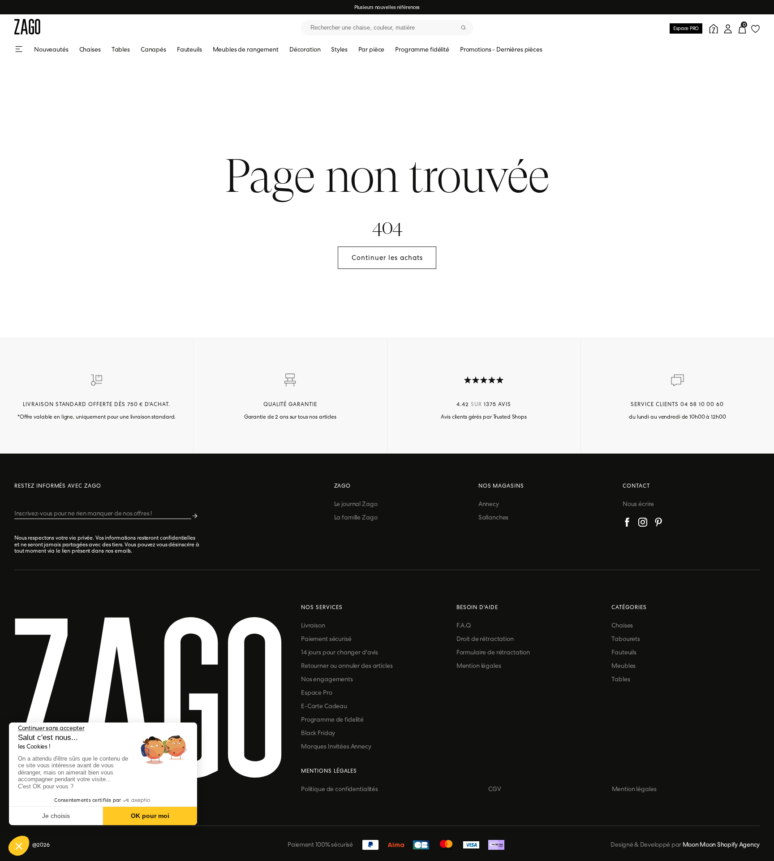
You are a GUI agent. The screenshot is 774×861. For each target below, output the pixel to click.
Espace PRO (686, 28)
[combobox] (387, 27)
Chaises (90, 49)
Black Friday (318, 733)
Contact (636, 485)
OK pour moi (150, 815)
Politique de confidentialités (339, 789)
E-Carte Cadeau (324, 706)
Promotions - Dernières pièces (501, 49)
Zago (342, 485)
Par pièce (371, 49)
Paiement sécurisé (326, 639)
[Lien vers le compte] (712, 27)
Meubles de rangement (246, 49)
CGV (494, 789)
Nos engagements (327, 679)
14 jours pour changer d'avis (339, 652)
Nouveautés (51, 49)
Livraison (313, 625)
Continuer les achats (387, 257)
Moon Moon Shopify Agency (721, 844)
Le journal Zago (356, 504)
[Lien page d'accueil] (27, 27)
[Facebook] (627, 523)
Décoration (305, 49)
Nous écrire (638, 504)
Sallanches (493, 517)
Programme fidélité (422, 49)
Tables (121, 49)
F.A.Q (463, 625)
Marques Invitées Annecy (336, 746)
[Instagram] (642, 523)
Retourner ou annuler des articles (346, 665)
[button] (19, 846)
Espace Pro (316, 692)
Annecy (488, 504)
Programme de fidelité (332, 719)
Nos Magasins (501, 485)
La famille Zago (356, 517)
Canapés (153, 49)
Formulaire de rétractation (493, 652)
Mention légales (478, 665)
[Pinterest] (658, 523)
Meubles (623, 665)
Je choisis (56, 815)
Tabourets (625, 639)
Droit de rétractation (485, 639)
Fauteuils (189, 49)
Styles (339, 49)
